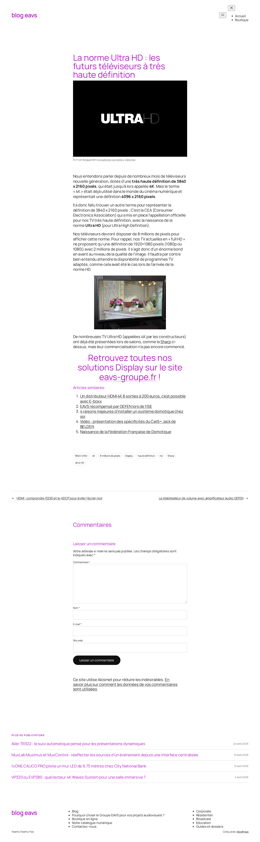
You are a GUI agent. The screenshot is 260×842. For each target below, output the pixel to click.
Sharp (165, 341)
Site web (78, 640)
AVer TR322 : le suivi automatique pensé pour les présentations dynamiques (78, 744)
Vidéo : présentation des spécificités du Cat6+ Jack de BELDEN (128, 424)
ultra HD (79, 462)
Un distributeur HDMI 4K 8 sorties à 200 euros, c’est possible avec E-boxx (133, 398)
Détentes (130, 159)
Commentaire (81, 562)
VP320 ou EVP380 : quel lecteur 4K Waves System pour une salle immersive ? (78, 777)
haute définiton (146, 455)
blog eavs (24, 15)
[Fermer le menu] (231, 8)
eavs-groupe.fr (128, 376)
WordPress (243, 831)
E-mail (77, 624)
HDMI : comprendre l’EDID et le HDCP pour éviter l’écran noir (59, 498)
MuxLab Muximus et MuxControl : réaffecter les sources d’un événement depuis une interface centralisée (104, 755)
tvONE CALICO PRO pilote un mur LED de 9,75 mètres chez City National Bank (78, 766)
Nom (76, 607)
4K (93, 455)
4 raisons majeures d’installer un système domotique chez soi (131, 414)
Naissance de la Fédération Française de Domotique (125, 431)
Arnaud (87, 159)
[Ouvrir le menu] (222, 15)
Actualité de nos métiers (110, 159)
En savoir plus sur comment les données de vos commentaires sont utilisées (125, 684)
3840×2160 (81, 455)
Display (129, 455)
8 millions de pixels (110, 455)
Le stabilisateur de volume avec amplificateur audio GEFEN (201, 498)
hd (161, 455)
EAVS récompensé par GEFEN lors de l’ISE (116, 406)
